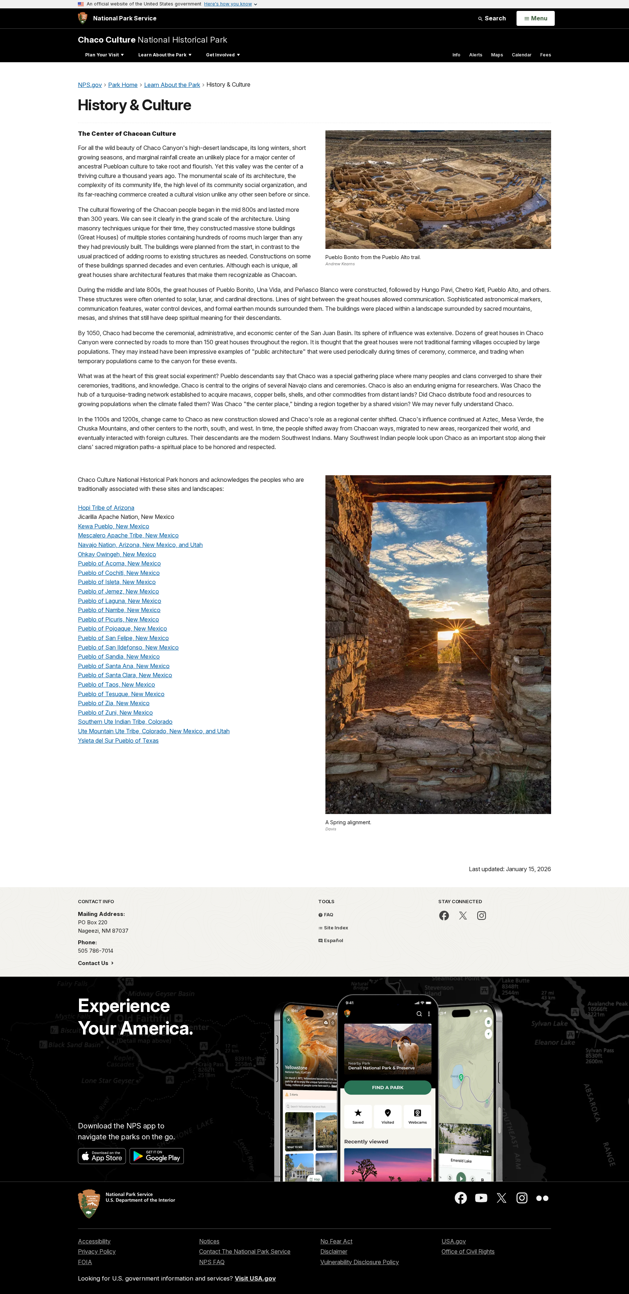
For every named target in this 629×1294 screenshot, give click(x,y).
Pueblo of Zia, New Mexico (114, 703)
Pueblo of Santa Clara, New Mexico (125, 675)
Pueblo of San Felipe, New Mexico (123, 638)
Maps (497, 54)
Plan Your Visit (102, 54)
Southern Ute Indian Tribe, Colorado (125, 721)
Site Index (335, 927)
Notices (209, 1241)
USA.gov (454, 1241)
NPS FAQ (212, 1262)
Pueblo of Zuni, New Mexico (115, 712)
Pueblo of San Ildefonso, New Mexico (128, 647)
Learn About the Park (162, 54)
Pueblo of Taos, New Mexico (116, 684)
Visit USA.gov (255, 1278)
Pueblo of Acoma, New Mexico (119, 563)
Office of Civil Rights (468, 1251)
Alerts (475, 54)
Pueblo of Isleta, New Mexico (117, 582)
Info (456, 54)
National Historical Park (152, 39)
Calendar (521, 54)
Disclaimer (333, 1251)
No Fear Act (336, 1241)
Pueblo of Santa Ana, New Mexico (124, 666)
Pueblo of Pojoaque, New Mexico (122, 628)
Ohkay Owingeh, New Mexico (117, 554)
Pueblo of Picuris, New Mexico (118, 619)
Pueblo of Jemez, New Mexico (118, 591)
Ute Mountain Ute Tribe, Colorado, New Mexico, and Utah (154, 731)
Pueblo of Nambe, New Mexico (119, 610)
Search (494, 18)
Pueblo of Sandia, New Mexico (119, 656)
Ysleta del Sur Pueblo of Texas (118, 740)
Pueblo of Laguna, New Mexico (119, 600)
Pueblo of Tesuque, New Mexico (121, 694)
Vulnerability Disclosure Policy (359, 1262)
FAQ (328, 914)
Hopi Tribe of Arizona (106, 507)
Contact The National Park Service (244, 1251)
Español (333, 940)
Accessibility (94, 1241)
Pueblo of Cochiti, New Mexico (119, 572)
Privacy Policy (97, 1251)
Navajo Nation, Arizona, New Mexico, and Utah (140, 544)
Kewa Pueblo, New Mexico (113, 526)
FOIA (85, 1262)
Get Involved (220, 54)
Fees (545, 54)
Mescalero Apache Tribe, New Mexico (128, 535)
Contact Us (94, 963)
